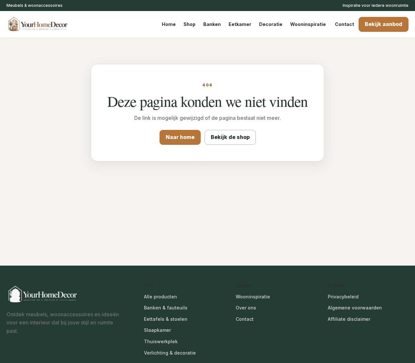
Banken (212, 24)
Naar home (180, 137)
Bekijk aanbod (383, 24)
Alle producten (160, 296)
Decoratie (270, 24)
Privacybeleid (343, 296)
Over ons (246, 307)
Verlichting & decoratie (170, 353)
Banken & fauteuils (165, 307)
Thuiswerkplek (161, 341)
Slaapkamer (157, 330)
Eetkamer (240, 24)
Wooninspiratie (308, 24)
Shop (190, 24)
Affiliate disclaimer (349, 319)
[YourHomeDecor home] (43, 24)
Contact (344, 24)
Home (169, 24)
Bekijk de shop (230, 137)
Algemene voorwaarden (355, 307)
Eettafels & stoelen (165, 319)
